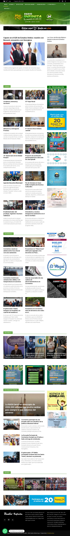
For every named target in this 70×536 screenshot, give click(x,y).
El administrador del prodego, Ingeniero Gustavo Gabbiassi (12, 213)
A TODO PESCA (51, 4)
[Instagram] (62, 1)
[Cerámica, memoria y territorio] (13, 95)
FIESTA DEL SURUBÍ (29, 4)
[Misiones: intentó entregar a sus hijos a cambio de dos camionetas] (56, 347)
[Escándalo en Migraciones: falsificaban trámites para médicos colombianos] (35, 347)
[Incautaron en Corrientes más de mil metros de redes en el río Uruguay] (35, 302)
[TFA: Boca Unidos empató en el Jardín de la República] (13, 484)
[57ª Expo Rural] (35, 95)
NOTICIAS (6, 8)
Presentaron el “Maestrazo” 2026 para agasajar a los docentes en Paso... (34, 250)
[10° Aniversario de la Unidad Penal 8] (13, 149)
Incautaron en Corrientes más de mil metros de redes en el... (34, 310)
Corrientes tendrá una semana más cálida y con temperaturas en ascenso (12, 279)
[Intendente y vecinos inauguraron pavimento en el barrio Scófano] (35, 205)
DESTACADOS (50, 57)
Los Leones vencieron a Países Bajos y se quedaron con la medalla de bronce (56, 485)
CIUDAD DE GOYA (41, 4)
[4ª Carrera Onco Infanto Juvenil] (35, 122)
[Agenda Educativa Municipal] (13, 176)
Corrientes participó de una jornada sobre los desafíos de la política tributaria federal (32, 421)
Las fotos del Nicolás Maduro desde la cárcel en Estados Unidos (56, 39)
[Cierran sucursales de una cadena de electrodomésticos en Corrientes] (35, 271)
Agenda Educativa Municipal (12, 183)
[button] (64, 4)
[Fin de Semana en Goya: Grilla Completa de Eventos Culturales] (35, 176)
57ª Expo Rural (30, 101)
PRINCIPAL (7, 43)
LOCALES (6, 98)
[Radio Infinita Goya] (11, 20)
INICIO (5, 4)
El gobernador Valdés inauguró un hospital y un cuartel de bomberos (11, 310)
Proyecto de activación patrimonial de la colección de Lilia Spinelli (34, 157)
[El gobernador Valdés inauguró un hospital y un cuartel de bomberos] (13, 302)
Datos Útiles (19, 4)
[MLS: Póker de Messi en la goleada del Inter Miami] (35, 484)
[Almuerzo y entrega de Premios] (13, 122)
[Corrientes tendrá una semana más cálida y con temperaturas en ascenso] (13, 271)
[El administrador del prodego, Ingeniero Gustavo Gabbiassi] (13, 205)
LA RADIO (11, 4)
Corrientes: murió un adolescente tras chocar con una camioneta (11, 250)
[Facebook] (59, 1)
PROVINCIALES (7, 246)
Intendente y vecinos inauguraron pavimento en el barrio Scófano (35, 213)
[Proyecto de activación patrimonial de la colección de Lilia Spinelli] (35, 149)
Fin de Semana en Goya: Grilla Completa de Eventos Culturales (34, 184)
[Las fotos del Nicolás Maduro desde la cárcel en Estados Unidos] (57, 51)
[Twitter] (65, 1)
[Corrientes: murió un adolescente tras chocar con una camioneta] (13, 242)
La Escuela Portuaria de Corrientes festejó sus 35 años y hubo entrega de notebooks (32, 437)
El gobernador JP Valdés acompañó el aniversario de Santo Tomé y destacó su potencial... (32, 454)
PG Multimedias (50, 533)
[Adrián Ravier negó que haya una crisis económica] (13, 347)
